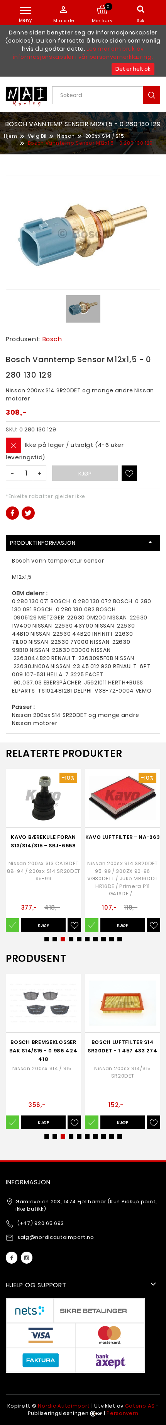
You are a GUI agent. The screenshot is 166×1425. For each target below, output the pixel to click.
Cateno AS (140, 1406)
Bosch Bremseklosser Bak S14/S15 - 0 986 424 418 (43, 1050)
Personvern (122, 1413)
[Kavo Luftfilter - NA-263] (122, 798)
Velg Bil (37, 136)
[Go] (151, 95)
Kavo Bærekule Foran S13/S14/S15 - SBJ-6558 (43, 841)
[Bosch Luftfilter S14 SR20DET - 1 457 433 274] (122, 1003)
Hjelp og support (36, 1285)
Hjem (10, 136)
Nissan (66, 136)
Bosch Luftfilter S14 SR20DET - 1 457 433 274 (122, 1046)
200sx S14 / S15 (104, 136)
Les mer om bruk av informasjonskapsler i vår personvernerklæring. (83, 53)
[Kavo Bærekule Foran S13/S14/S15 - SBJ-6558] (43, 798)
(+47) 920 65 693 (40, 1223)
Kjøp (84, 473)
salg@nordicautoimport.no (55, 1237)
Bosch (52, 339)
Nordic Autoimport (64, 1406)
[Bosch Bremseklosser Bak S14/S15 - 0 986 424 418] (43, 1003)
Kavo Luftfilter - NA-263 (122, 837)
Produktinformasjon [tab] (43, 543)
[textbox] (109, 95)
